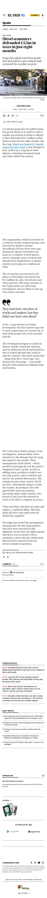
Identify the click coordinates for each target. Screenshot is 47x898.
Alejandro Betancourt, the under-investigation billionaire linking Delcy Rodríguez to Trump (21, 737)
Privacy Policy (18, 879)
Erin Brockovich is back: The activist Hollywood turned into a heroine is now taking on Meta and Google (23, 670)
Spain (6, 23)
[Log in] (43, 15)
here (35, 580)
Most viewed (8, 711)
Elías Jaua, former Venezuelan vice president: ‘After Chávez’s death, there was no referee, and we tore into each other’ (21, 688)
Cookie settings (28, 879)
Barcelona (13, 29)
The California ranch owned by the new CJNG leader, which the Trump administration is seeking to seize (24, 717)
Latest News (23, 29)
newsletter (7, 776)
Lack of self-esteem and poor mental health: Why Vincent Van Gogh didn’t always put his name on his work (22, 679)
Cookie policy (37, 879)
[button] (23, 82)
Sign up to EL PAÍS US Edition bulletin (19, 553)
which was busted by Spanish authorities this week (23, 146)
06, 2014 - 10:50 (26, 109)
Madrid (5, 29)
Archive (5, 800)
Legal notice (9, 879)
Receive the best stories (12, 781)
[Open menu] (4, 15)
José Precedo (23, 106)
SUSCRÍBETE (35, 15)
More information (7, 575)
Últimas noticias (9, 663)
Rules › (42, 564)
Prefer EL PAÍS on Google (14, 122)
